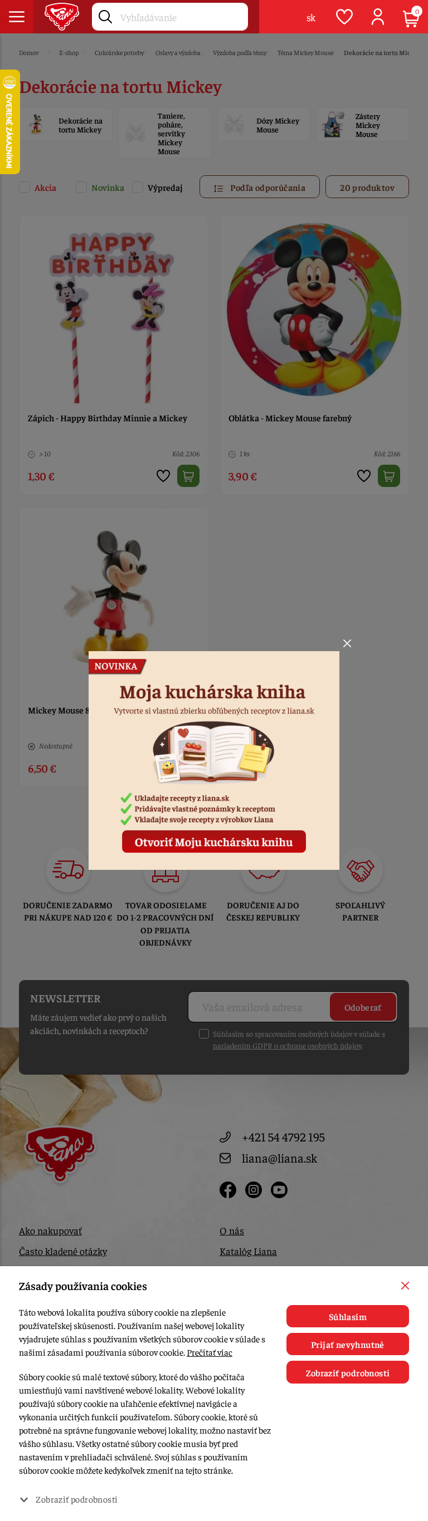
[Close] (347, 643)
